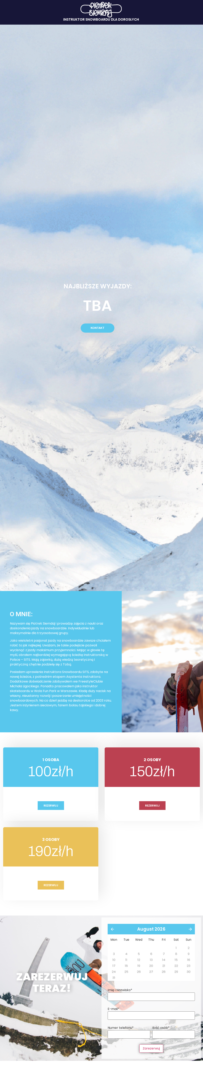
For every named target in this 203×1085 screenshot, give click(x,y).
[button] (97, 328)
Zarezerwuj (151, 1048)
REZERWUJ (51, 806)
